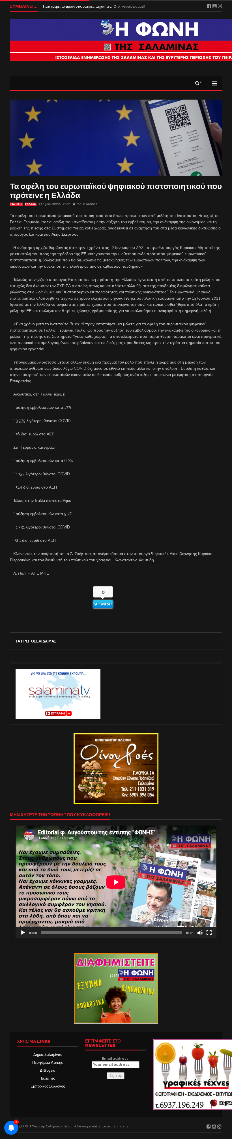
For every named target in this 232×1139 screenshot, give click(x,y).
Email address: (116, 1058)
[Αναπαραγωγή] (23, 933)
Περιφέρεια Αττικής (47, 1062)
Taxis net (47, 1078)
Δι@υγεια (47, 1070)
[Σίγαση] (200, 933)
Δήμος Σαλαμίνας (47, 1054)
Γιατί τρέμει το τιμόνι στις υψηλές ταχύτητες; (78, 6)
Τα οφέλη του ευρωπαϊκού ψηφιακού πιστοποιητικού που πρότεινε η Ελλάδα (116, 191)
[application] (116, 882)
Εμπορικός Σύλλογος (48, 1086)
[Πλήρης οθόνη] (209, 933)
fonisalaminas (87, 204)
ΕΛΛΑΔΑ (30, 204)
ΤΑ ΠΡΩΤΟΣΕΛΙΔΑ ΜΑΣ (36, 641)
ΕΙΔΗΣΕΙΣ (16, 204)
